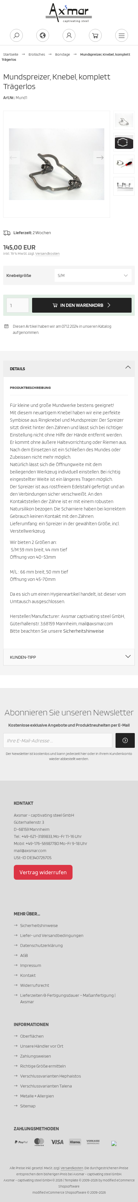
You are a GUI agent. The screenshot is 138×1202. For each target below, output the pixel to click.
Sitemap (28, 1105)
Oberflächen (32, 1036)
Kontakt (28, 975)
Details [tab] (17, 368)
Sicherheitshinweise (83, 631)
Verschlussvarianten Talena (46, 1085)
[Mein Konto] (69, 35)
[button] (93, 275)
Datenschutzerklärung (41, 945)
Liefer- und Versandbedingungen (51, 935)
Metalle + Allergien (37, 1095)
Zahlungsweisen (35, 1056)
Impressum (30, 965)
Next (100, 157)
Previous (13, 157)
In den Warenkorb (82, 305)
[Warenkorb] (95, 35)
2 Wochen (42, 232)
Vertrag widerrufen (43, 872)
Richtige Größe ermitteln (43, 1066)
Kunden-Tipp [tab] (23, 657)
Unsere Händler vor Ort (41, 1046)
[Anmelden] (125, 740)
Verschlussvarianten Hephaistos (50, 1075)
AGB (24, 955)
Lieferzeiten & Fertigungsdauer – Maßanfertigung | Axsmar (68, 998)
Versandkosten (47, 253)
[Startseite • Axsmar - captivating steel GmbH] (69, 7)
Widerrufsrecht (34, 985)
